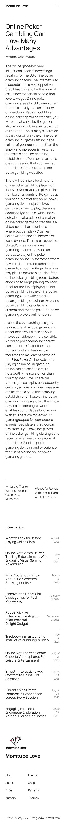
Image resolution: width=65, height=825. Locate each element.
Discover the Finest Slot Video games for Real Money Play (23, 597)
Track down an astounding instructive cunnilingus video (27, 638)
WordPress (53, 818)
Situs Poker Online (25, 359)
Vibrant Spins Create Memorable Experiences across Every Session (23, 693)
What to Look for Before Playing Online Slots (23, 540)
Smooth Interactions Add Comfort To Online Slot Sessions (24, 675)
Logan (21, 56)
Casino (31, 56)
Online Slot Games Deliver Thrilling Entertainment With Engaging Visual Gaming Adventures (26, 558)
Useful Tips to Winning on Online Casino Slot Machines (16, 492)
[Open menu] (57, 6)
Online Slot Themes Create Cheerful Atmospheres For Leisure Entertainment (25, 656)
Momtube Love (16, 6)
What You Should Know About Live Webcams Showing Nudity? (22, 578)
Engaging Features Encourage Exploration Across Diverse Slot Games (25, 712)
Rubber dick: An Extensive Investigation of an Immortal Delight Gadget (23, 617)
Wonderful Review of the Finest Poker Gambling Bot (47, 492)
